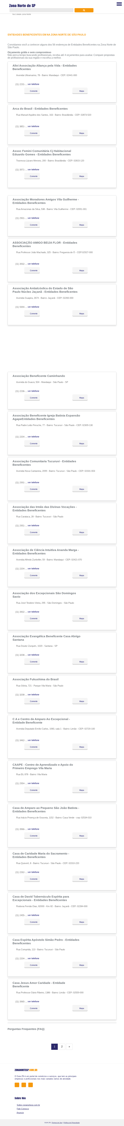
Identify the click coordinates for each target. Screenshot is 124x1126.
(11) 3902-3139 (22, 612)
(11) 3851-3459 (22, 126)
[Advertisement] (62, 348)
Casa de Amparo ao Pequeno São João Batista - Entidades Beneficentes (46, 809)
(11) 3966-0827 (22, 829)
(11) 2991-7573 (22, 482)
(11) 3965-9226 (22, 1001)
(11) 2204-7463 (22, 436)
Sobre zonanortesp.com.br (28, 1105)
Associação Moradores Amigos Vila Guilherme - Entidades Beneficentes (46, 201)
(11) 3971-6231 (22, 169)
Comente (33, 91)
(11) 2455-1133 (22, 915)
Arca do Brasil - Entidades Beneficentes (41, 108)
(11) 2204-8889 (22, 958)
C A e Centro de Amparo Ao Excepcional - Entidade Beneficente (41, 720)
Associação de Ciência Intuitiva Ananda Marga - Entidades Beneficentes (46, 551)
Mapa (81, 91)
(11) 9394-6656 (22, 307)
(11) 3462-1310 (22, 740)
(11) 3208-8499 (22, 694)
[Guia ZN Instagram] (31, 1085)
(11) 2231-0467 (22, 84)
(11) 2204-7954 (22, 568)
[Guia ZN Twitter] (24, 1085)
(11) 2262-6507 (22, 872)
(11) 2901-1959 (22, 218)
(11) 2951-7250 (22, 525)
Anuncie (20, 1113)
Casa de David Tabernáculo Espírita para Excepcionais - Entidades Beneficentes (41, 898)
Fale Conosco (23, 1109)
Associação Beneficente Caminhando (39, 375)
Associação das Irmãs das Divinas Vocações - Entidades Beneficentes (45, 508)
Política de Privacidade (72, 1122)
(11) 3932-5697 (22, 264)
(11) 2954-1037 (22, 783)
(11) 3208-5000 (22, 655)
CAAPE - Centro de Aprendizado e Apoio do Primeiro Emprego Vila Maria (43, 766)
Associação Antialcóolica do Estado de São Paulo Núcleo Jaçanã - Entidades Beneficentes (45, 290)
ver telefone (33, 84)
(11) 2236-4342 (22, 391)
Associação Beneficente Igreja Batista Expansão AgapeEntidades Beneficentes (46, 417)
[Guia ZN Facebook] (18, 1085)
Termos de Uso (57, 1122)
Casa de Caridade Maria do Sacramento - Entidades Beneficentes (41, 855)
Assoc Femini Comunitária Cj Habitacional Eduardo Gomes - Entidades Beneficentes (42, 152)
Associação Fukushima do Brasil (36, 679)
